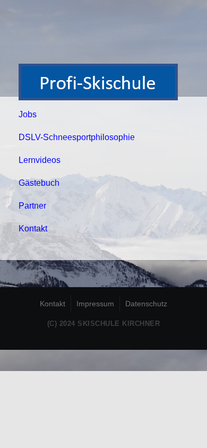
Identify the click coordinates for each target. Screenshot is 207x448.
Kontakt (33, 228)
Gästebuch (39, 182)
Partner (32, 205)
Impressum (95, 303)
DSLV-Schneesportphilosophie (77, 137)
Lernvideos (40, 160)
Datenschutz (146, 303)
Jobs (28, 114)
